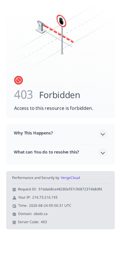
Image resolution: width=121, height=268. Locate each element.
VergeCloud (70, 178)
